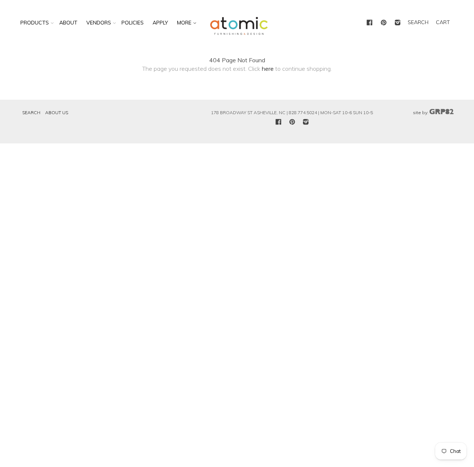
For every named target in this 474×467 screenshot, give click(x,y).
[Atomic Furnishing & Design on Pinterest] (383, 23)
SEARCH (418, 22)
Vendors (98, 22)
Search (31, 112)
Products (34, 22)
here (268, 68)
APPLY (160, 22)
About (68, 22)
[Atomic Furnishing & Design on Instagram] (397, 23)
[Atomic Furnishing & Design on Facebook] (369, 23)
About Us (56, 112)
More (185, 22)
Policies (132, 22)
